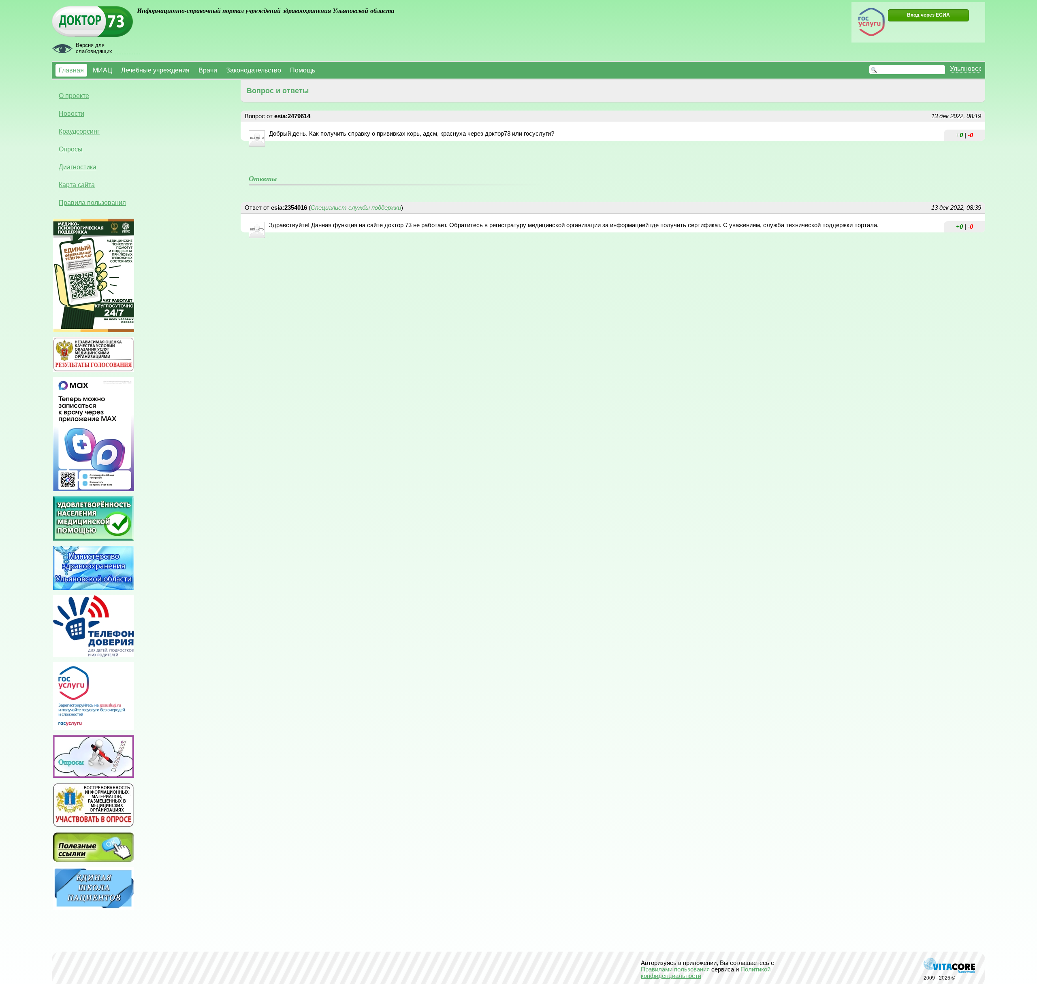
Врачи (207, 70)
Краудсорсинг (79, 131)
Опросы (71, 149)
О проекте (74, 95)
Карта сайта (77, 184)
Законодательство (253, 70)
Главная (71, 70)
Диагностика (77, 166)
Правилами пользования (675, 969)
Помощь (302, 70)
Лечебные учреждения (155, 70)
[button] (928, 15)
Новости (71, 113)
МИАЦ (102, 70)
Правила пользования (92, 202)
